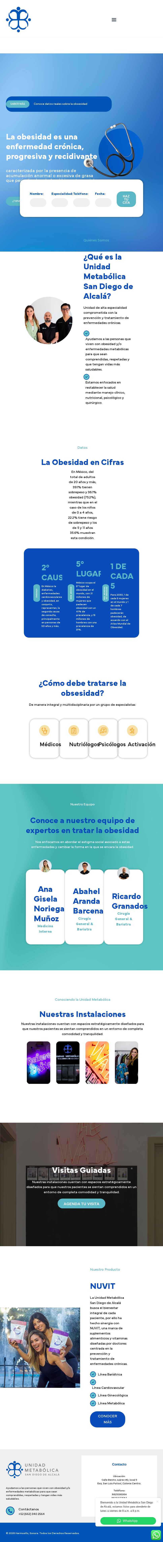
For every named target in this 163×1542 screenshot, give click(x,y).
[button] (114, 19)
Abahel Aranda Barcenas (90, 901)
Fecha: (100, 193)
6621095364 (119, 1494)
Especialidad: (62, 193)
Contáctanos (130, 10)
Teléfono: (80, 193)
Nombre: (37, 193)
